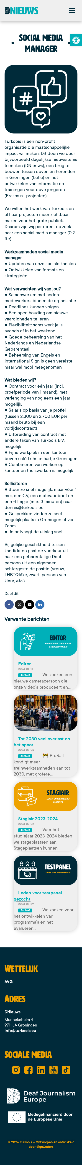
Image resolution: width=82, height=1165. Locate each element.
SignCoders (45, 1147)
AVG (9, 981)
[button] (72, 11)
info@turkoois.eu (20, 1030)
